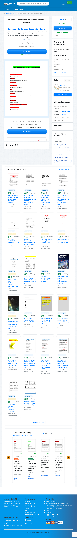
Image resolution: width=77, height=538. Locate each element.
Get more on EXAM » (64, 169)
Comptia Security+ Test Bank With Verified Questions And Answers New (18, 467)
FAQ (6, 524)
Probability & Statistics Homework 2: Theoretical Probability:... (12, 408)
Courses (6, 9)
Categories (18, 9)
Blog (26, 510)
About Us (27, 501)
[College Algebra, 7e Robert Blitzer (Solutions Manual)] (63, 221)
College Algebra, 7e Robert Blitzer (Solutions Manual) (63, 240)
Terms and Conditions (31, 507)
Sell (70, 2)
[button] (8, 457)
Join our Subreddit (51, 501)
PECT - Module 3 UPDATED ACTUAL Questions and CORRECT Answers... (13, 199)
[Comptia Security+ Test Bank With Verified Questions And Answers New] (18, 445)
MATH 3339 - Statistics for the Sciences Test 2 (29, 320)
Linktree (28, 522)
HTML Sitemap (30, 512)
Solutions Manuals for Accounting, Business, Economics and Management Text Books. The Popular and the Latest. (59, 505)
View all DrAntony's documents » (22, 435)
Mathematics (8, 13)
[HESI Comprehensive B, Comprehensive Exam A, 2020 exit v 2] (32, 445)
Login (63, 4)
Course (56, 111)
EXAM (14, 13)
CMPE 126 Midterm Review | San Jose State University (29, 403)
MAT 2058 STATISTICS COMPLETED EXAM (13, 240)
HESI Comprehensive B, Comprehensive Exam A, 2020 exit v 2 (32, 466)
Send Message (62, 94)
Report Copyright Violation (39, 140)
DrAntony (63, 85)
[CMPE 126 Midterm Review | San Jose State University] (30, 386)
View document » (17, 479)
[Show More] (26, 39)
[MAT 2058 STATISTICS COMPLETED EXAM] (13, 221)
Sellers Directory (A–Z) (32, 514)
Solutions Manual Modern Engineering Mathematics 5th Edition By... (62, 280)
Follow (69, 80)
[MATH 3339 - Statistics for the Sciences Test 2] (30, 303)
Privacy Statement (30, 503)
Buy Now (28, 51)
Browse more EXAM (38, 422)
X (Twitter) (29, 524)
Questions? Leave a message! (13, 525)
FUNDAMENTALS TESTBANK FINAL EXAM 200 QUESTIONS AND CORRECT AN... (62, 363)
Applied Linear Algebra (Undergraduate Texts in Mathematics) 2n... (13, 283)
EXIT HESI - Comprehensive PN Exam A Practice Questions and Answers (45, 463)
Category (56, 114)
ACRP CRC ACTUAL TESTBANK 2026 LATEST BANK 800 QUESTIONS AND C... (30, 363)
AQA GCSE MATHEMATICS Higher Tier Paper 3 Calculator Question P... (30, 280)
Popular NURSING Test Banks (54, 508)
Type (55, 72)
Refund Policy (28, 505)
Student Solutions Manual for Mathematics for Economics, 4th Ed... (13, 324)
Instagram (29, 520)
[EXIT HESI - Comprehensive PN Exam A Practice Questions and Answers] (45, 445)
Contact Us (28, 508)
